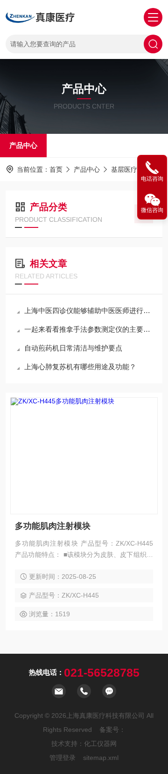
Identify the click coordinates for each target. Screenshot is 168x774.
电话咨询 (152, 178)
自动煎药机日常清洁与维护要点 (73, 348)
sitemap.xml (101, 757)
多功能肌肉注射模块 (53, 526)
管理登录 (62, 757)
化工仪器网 (100, 743)
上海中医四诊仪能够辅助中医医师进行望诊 (88, 310)
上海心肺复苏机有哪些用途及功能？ (80, 367)
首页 (56, 169)
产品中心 (23, 145)
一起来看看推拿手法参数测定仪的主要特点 (88, 329)
